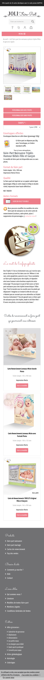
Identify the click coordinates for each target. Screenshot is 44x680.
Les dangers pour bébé (16, 644)
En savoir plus (8, 678)
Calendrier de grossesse (16, 632)
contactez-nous (30, 216)
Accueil (5, 39)
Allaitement (12, 635)
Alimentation (12, 638)
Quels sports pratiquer (15, 647)
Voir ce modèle (22, 385)
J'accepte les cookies (30, 675)
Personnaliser (22, 110)
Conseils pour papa (14, 650)
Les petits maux (13, 641)
